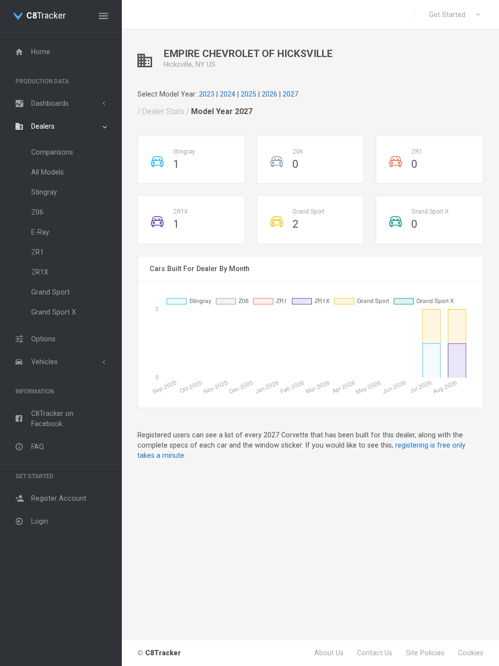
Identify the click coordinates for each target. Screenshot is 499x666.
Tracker (46, 16)
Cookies (470, 653)
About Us (329, 653)
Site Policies (425, 653)
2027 (290, 94)
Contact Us (374, 653)
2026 (269, 94)
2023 (206, 94)
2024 (227, 94)
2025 (248, 94)
